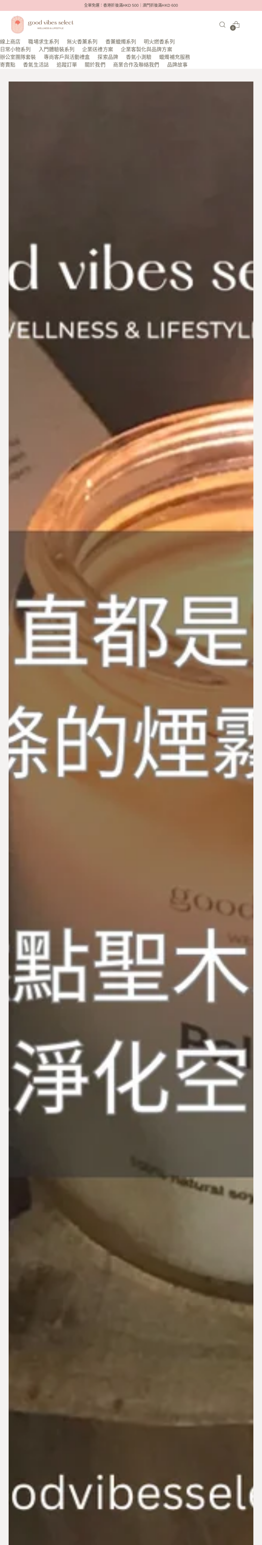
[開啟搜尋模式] (222, 24)
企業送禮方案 (97, 49)
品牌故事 (177, 64)
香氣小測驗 (138, 57)
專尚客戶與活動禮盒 (67, 57)
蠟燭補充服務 (174, 57)
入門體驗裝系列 (57, 49)
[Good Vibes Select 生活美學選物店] (42, 24)
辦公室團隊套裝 (18, 57)
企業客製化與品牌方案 (146, 49)
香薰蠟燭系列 (120, 41)
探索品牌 (107, 57)
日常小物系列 (15, 49)
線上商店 (10, 41)
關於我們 (95, 64)
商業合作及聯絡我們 (136, 64)
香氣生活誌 (36, 64)
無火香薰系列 (82, 41)
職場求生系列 (43, 41)
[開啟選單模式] (250, 24)
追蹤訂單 (67, 64)
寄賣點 (7, 64)
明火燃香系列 (159, 41)
